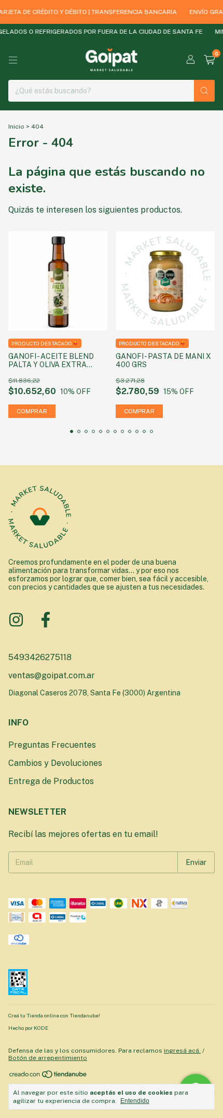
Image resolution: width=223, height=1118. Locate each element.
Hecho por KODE (28, 1028)
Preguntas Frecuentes (52, 745)
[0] (209, 60)
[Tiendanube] (48, 1076)
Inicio (16, 126)
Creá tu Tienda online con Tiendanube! (54, 1015)
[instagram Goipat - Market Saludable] (16, 619)
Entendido (134, 1101)
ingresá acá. (182, 1050)
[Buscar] (204, 91)
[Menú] (13, 60)
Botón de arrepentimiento (47, 1057)
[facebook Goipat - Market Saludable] (45, 619)
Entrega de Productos (51, 781)
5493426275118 (40, 657)
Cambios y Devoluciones (55, 763)
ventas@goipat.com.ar (51, 675)
